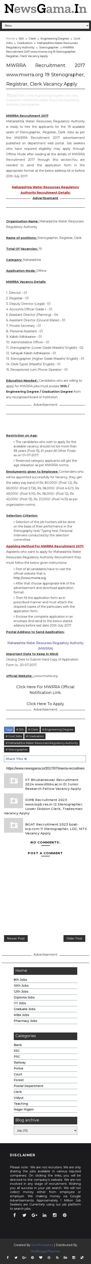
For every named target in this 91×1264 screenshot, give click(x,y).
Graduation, (14, 100)
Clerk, (30, 95)
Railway (20, 1062)
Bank (18, 1045)
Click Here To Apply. (45, 703)
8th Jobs (20, 980)
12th (21, 38)
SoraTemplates (42, 1245)
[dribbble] (49, 1257)
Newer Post (16, 938)
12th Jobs (21, 991)
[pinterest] (64, 1215)
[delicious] (82, 1257)
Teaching (21, 1104)
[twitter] (24, 1215)
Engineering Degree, (49, 95)
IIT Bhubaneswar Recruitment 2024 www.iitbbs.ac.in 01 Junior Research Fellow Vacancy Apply (53, 784)
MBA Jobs (21, 1015)
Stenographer (49, 47)
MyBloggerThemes (45, 1251)
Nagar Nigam (24, 1109)
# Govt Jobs (14, 736)
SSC (17, 1051)
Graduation (24, 43)
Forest (19, 1080)
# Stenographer (17, 749)
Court (18, 1074)
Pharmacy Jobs (25, 1021)
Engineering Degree (55, 38)
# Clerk (33, 729)
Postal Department (28, 1086)
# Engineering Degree (57, 729)
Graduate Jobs (25, 1009)
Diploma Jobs (24, 997)
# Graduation (35, 736)
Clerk (32, 38)
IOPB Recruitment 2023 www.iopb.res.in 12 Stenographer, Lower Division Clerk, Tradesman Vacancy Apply (43, 806)
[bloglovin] (41, 1257)
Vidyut (18, 1098)
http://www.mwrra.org (30, 578)
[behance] (65, 1257)
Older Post (74, 938)
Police (18, 1068)
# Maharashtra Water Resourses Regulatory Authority (42, 743)
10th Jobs (21, 986)
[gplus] (34, 1215)
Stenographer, (30, 104)
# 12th (20, 729)
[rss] (57, 1257)
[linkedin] (44, 1215)
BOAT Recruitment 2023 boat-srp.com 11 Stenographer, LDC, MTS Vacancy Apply (56, 828)
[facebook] (14, 1215)
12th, (22, 95)
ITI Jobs (20, 1003)
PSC (17, 1056)
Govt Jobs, (71, 95)
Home (10, 38)
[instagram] (54, 1215)
